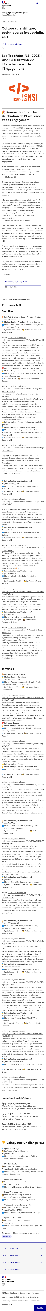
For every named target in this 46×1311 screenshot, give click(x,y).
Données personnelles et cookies (15, 1300)
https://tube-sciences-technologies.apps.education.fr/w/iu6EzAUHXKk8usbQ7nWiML (23, 895)
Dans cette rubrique (13, 44)
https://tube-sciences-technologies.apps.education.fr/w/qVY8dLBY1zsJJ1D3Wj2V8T (23, 340)
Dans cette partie (12, 1248)
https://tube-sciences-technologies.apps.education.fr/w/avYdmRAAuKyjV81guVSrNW (23, 941)
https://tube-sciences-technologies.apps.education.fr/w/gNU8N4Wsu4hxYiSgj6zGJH (22, 1033)
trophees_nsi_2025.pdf (14, 281)
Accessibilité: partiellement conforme (24, 1297)
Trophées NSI (7, 1236)
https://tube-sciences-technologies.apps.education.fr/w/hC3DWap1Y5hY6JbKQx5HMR (23, 389)
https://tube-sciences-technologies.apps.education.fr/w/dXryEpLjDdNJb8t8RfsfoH (23, 784)
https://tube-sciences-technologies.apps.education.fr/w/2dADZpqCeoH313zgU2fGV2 (23, 548)
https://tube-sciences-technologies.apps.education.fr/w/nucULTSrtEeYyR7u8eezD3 (23, 630)
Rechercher (37, 3)
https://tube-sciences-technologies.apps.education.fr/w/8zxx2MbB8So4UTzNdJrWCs (23, 591)
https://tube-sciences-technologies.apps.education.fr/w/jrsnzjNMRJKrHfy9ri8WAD (22, 743)
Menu (43, 3)
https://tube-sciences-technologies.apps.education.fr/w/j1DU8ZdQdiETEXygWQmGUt (23, 982)
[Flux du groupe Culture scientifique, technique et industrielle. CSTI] (23, 48)
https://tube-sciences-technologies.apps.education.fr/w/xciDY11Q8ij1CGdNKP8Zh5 (23, 501)
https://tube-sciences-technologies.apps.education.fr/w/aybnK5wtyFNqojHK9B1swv (23, 448)
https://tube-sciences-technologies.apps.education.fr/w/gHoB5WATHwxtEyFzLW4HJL (23, 697)
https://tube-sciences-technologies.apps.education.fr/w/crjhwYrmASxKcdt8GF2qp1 (23, 1079)
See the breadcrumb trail (9, 22)
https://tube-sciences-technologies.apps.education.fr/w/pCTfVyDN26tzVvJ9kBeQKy (23, 841)
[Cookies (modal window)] (40, 1308)
